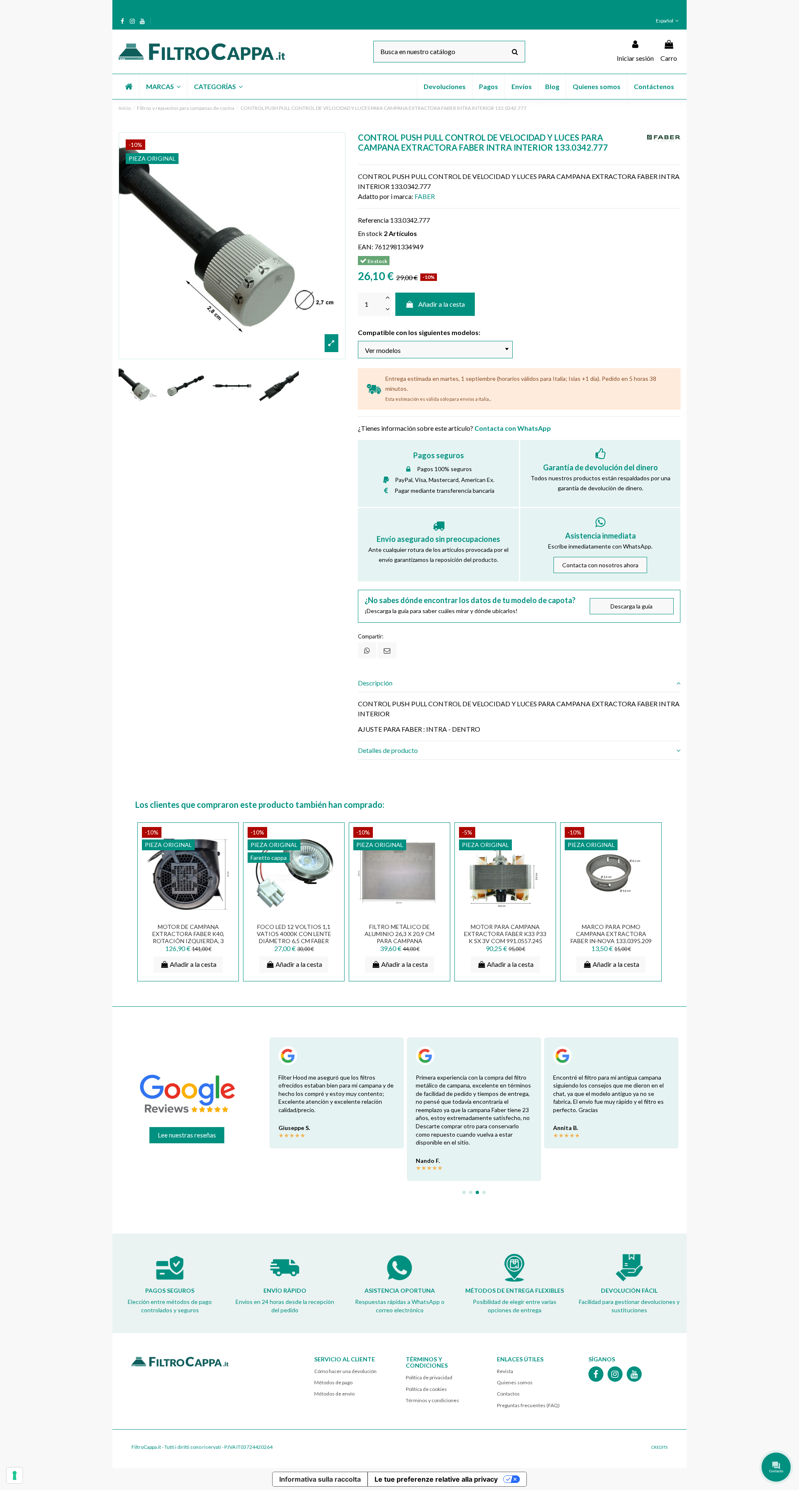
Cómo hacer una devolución (345, 1371)
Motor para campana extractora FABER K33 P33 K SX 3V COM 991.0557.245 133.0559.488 (505, 937)
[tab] (519, 683)
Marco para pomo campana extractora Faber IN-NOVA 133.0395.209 (611, 933)
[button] (163, 86)
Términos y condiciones (432, 1400)
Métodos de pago (333, 1382)
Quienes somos (515, 1382)
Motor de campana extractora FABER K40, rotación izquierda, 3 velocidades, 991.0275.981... (188, 937)
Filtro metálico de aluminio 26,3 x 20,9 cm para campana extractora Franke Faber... (399, 940)
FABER (424, 196)
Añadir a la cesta (441, 304)
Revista (505, 1371)
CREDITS (659, 1447)
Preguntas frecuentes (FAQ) (528, 1405)
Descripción (375, 683)
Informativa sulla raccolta (320, 1479)
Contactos (508, 1394)
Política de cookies (426, 1389)
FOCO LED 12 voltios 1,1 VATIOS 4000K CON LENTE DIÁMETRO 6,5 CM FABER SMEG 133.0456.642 (294, 937)
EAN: (365, 247)
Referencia (373, 220)
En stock (370, 233)
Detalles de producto (388, 750)
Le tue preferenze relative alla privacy (436, 1479)
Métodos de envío (334, 1394)
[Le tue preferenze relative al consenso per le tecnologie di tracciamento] (14, 1475)
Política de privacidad (429, 1377)
